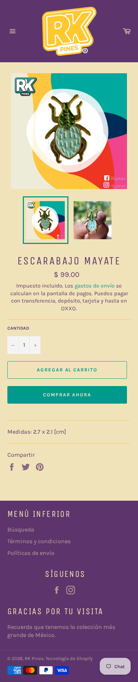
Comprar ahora (67, 394)
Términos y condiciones (39, 541)
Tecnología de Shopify (69, 658)
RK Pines (34, 658)
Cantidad (18, 328)
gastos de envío (94, 285)
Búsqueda (20, 529)
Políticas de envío (30, 552)
